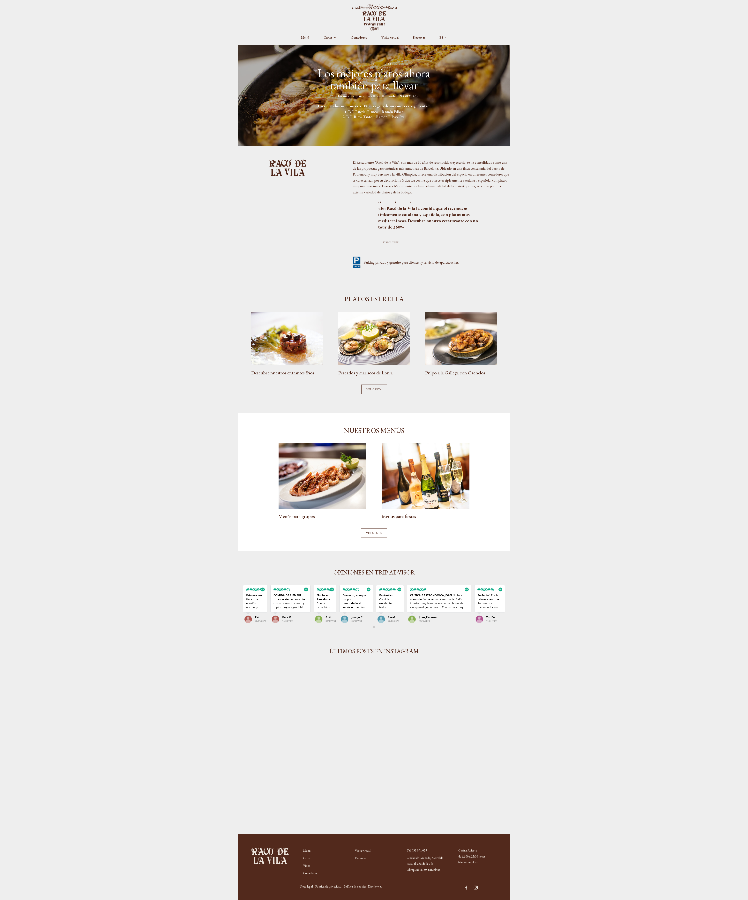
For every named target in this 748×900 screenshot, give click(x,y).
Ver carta (374, 389)
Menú (305, 38)
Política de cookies (355, 886)
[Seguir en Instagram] (476, 887)
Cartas (328, 38)
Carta (306, 858)
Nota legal (306, 886)
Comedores (359, 38)
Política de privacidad (328, 886)
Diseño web (375, 886)
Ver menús (374, 533)
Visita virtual (390, 38)
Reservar (419, 38)
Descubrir (391, 242)
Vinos (306, 866)
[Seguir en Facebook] (466, 887)
